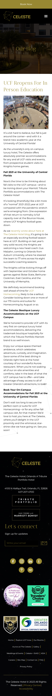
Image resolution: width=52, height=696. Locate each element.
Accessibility (26, 688)
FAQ (41, 660)
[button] (46, 16)
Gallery (36, 647)
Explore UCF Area (23, 640)
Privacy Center (32, 685)
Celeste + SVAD (32, 653)
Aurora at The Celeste (21, 647)
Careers (11, 660)
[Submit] (43, 543)
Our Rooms (39, 640)
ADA (43, 653)
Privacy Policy (26, 666)
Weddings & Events (15, 653)
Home (11, 640)
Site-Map (21, 660)
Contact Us (32, 660)
